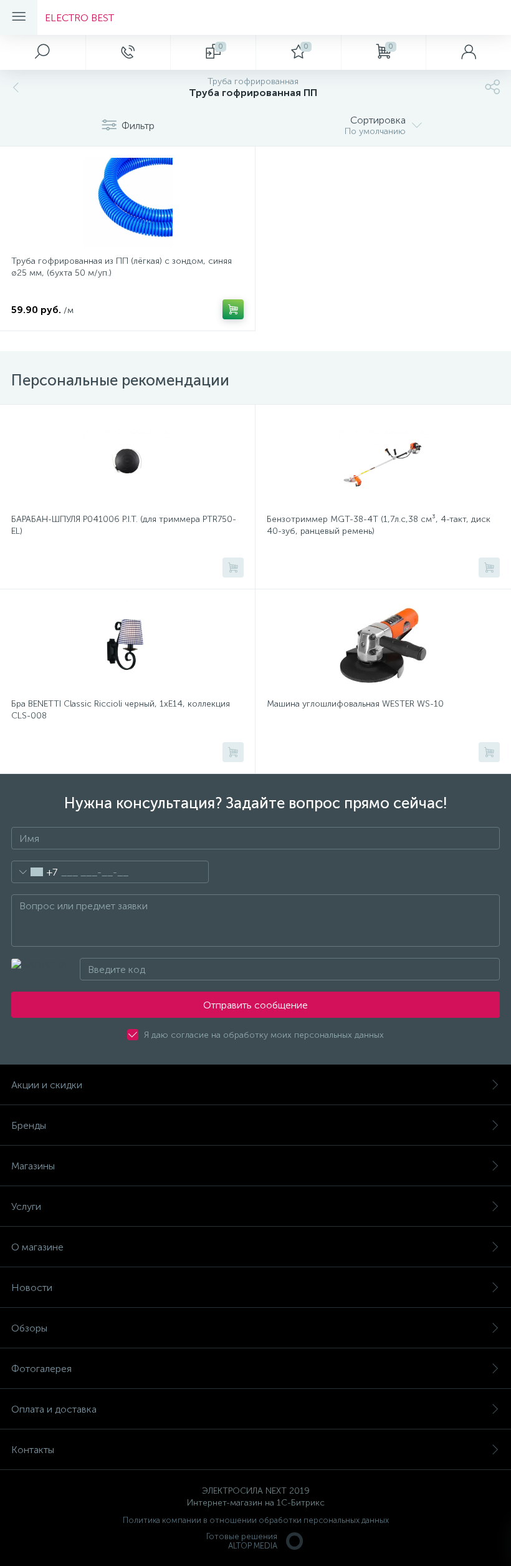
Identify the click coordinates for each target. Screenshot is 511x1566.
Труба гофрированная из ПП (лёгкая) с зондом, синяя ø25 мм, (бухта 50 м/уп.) (121, 267)
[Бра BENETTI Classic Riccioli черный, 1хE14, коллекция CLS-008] (127, 645)
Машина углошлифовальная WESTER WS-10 (355, 703)
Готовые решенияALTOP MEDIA (241, 1541)
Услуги (26, 1206)
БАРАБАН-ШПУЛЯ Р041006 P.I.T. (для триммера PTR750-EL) (123, 525)
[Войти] (468, 52)
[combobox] (34, 871)
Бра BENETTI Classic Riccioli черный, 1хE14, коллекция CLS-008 (120, 709)
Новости (31, 1287)
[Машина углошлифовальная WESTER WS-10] (383, 645)
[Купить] (233, 309)
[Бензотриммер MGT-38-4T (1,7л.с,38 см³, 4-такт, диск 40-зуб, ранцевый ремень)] (383, 461)
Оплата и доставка (54, 1409)
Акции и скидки (46, 1085)
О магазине (37, 1247)
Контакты (32, 1450)
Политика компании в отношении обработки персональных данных (256, 1520)
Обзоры (29, 1328)
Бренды (28, 1125)
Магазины (33, 1166)
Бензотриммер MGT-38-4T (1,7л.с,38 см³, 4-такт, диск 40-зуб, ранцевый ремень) (378, 525)
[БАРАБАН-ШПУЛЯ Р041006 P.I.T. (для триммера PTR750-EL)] (127, 461)
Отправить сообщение (255, 1005)
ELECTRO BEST (79, 18)
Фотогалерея (41, 1369)
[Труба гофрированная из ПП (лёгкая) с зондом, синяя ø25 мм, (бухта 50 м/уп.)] (127, 203)
